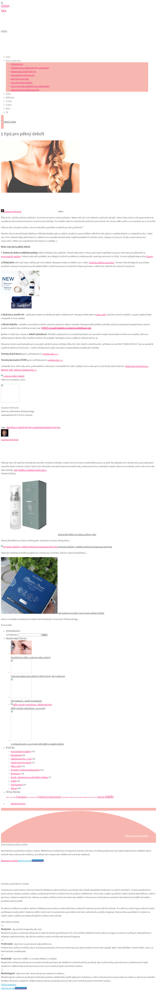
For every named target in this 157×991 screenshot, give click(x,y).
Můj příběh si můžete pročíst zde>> (30, 470)
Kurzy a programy (13, 60)
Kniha (8, 94)
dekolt (9, 427)
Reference (10, 97)
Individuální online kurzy (23, 75)
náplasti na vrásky (74, 797)
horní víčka (12, 797)
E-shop (9, 105)
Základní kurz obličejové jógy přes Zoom (30, 68)
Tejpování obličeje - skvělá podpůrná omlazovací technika (85, 546)
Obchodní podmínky (11, 821)
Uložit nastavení (8, 984)
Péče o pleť (16, 766)
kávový (149, 256)
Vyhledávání (12, 635)
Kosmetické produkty (21, 751)
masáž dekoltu (39, 427)
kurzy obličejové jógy (22, 427)
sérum (101, 797)
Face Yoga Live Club (20, 79)
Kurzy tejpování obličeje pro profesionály (30, 86)
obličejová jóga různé (21, 762)
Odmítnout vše (25, 860)
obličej (81, 797)
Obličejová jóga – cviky (21, 759)
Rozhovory (16, 773)
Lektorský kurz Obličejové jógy (25, 90)
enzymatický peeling (11, 256)
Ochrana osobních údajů (136, 836)
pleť (96, 797)
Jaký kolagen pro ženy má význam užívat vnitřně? (81, 613)
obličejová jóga (53, 427)
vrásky (109, 796)
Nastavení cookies (9, 860)
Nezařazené (16, 755)
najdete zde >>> (55, 360)
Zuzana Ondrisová (12, 211)
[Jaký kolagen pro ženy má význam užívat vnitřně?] (29, 613)
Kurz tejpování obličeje (22, 82)
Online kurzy (17, 64)
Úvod (8, 57)
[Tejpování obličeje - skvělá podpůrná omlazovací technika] (29, 546)
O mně (8, 101)
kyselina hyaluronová (49, 797)
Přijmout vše (38, 860)
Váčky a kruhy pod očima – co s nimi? (28, 708)
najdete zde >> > (50, 354)
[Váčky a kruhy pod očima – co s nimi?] (31, 704)
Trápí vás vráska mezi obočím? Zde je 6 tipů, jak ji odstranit (38, 676)
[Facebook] (56, 459)
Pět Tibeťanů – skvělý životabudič (26, 701)
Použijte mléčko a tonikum (101, 262)
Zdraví (14, 788)
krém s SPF (101, 314)
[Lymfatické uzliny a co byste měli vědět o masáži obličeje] (21, 740)
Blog (8, 108)
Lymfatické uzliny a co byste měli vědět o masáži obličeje (37, 744)
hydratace (21, 797)
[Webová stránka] (19, 459)
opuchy (93, 797)
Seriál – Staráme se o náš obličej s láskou (29, 777)
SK (7, 112)
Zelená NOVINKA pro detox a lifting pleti (77, 534)
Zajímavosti (16, 784)
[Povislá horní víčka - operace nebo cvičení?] (21, 653)
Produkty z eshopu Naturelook (25, 770)
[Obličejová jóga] (5, 10)
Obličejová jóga (18, 803)
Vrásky (14, 781)
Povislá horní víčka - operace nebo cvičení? (30, 657)
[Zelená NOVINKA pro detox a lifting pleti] (29, 534)
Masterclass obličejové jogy (23, 71)
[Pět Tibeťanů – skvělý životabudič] (21, 697)
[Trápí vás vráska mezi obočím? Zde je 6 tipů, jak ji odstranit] (21, 672)
